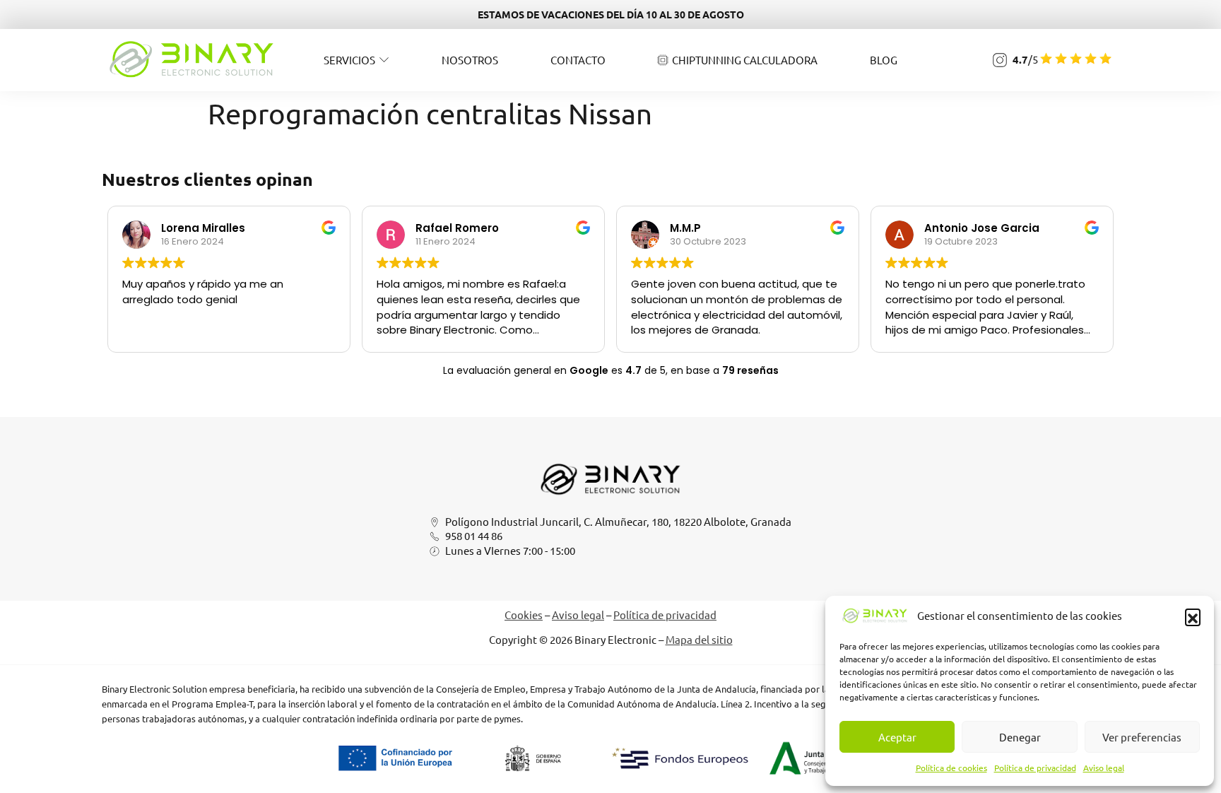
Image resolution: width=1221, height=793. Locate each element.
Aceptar (897, 737)
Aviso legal (1103, 767)
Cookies (524, 614)
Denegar (1020, 737)
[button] (1193, 616)
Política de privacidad (1035, 767)
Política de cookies (951, 767)
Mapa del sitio (699, 639)
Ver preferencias (1141, 737)
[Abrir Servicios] (384, 59)
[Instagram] (1000, 60)
